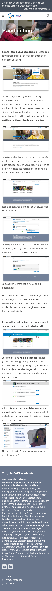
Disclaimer (10, 584)
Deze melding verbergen (36, 9)
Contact (9, 576)
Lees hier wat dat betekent (24, 6)
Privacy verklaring (13, 580)
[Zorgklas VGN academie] (16, 16)
